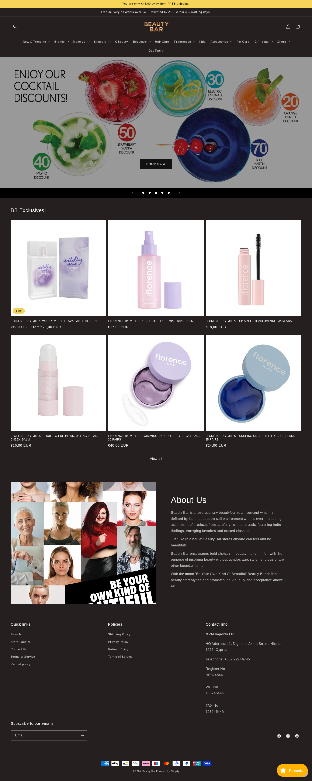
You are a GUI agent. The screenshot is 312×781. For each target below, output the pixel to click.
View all (156, 458)
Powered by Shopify (168, 771)
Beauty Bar (149, 771)
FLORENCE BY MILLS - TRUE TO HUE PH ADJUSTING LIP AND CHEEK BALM (55, 437)
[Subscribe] (82, 735)
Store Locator (21, 641)
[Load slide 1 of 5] (143, 193)
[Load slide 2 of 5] (149, 193)
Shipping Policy (119, 634)
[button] (15, 26)
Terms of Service (23, 656)
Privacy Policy (118, 641)
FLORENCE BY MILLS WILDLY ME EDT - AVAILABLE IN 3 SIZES (55, 321)
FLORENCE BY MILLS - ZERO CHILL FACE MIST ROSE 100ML (151, 321)
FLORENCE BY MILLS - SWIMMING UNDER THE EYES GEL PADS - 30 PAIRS (155, 437)
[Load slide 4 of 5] (162, 193)
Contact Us (19, 649)
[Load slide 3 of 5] (156, 193)
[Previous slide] (133, 192)
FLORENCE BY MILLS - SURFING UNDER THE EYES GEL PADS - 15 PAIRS (251, 437)
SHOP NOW (156, 164)
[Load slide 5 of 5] (169, 193)
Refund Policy (118, 649)
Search (16, 634)
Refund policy (21, 664)
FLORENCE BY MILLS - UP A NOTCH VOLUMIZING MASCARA (249, 321)
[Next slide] (179, 192)
